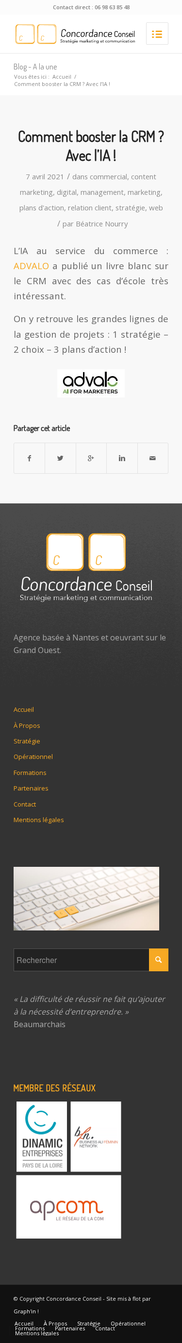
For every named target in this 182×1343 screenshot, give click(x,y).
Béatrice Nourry (102, 223)
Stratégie (27, 741)
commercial (108, 176)
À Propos (27, 725)
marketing (144, 192)
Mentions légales (39, 819)
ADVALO (31, 265)
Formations (30, 772)
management (102, 192)
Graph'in (25, 1311)
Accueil (61, 76)
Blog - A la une (35, 66)
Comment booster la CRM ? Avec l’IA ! (91, 145)
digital (67, 192)
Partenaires (31, 788)
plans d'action (41, 207)
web (156, 207)
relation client (90, 207)
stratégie (130, 207)
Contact (25, 804)
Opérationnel (33, 756)
